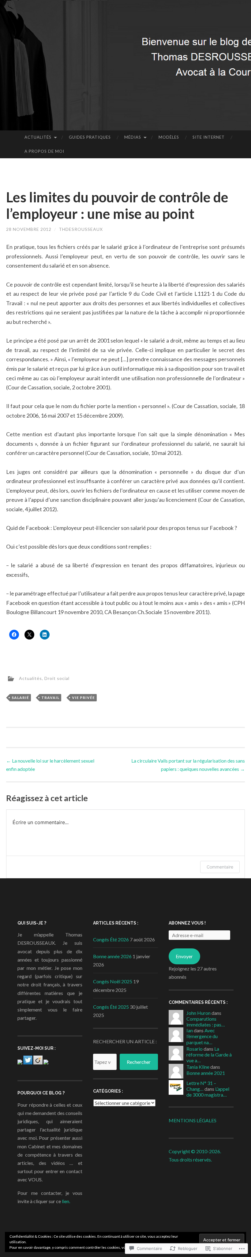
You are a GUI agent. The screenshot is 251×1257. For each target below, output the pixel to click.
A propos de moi (44, 151)
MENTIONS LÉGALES (192, 1120)
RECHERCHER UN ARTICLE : (125, 1041)
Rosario (194, 1049)
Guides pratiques (90, 137)
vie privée (83, 697)
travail (50, 697)
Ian (189, 1030)
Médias (132, 137)
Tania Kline (197, 1067)
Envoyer (184, 956)
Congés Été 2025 (111, 1007)
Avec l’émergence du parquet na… (202, 1036)
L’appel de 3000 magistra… (207, 1092)
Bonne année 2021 (205, 1073)
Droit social (56, 678)
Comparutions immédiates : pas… (205, 1021)
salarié (20, 697)
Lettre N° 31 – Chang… (201, 1086)
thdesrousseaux (81, 229)
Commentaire (220, 866)
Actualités (37, 137)
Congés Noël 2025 (112, 981)
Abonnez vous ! (187, 923)
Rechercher (139, 1062)
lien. (66, 1201)
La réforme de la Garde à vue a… (209, 1054)
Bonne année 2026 (112, 956)
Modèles (169, 137)
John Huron (198, 1013)
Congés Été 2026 (111, 939)
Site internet (209, 137)
